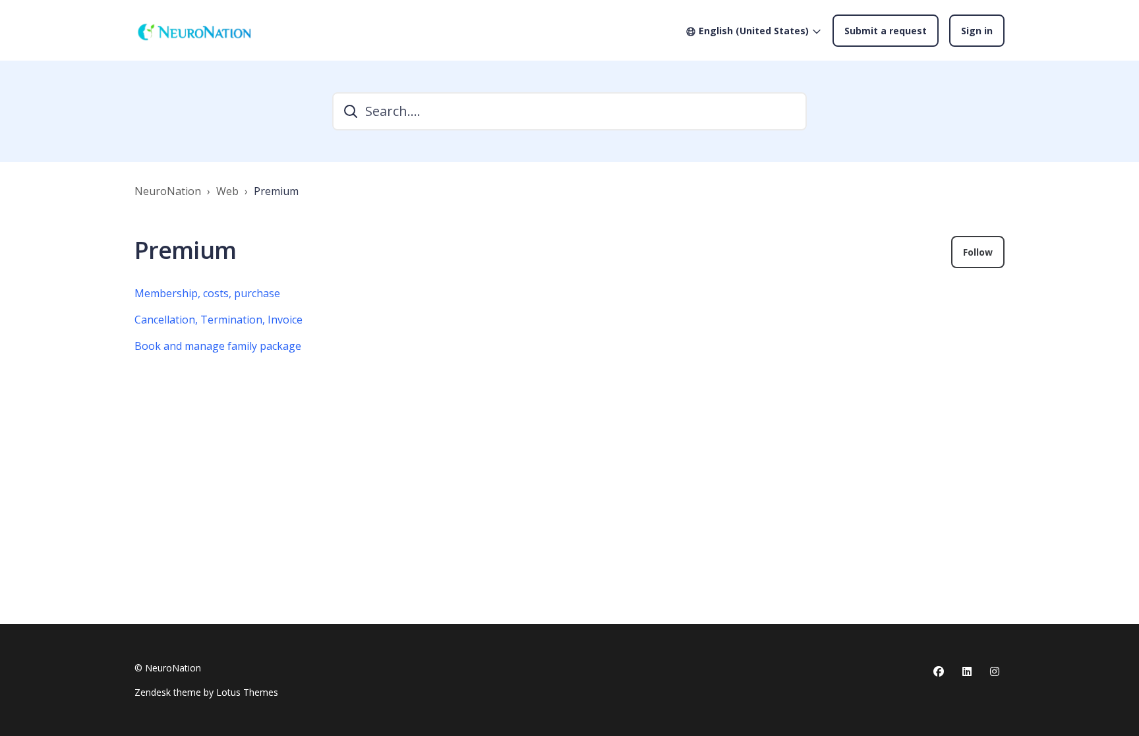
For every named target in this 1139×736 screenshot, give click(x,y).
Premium (276, 191)
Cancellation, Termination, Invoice (218, 319)
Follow (978, 252)
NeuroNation (167, 191)
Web (227, 191)
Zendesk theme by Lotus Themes (206, 692)
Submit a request (885, 30)
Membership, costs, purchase (207, 293)
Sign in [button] (977, 30)
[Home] (193, 30)
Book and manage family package (217, 346)
